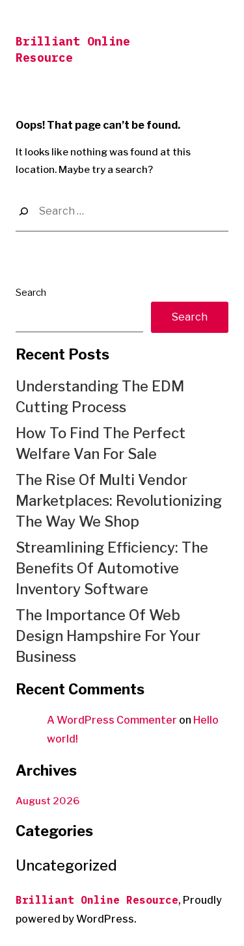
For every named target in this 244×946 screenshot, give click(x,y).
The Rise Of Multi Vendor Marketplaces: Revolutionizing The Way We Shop (119, 500)
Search (31, 292)
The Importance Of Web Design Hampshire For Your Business (108, 636)
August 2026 (47, 801)
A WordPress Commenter (112, 720)
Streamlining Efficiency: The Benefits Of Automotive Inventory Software (112, 568)
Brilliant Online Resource (97, 899)
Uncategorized (66, 865)
